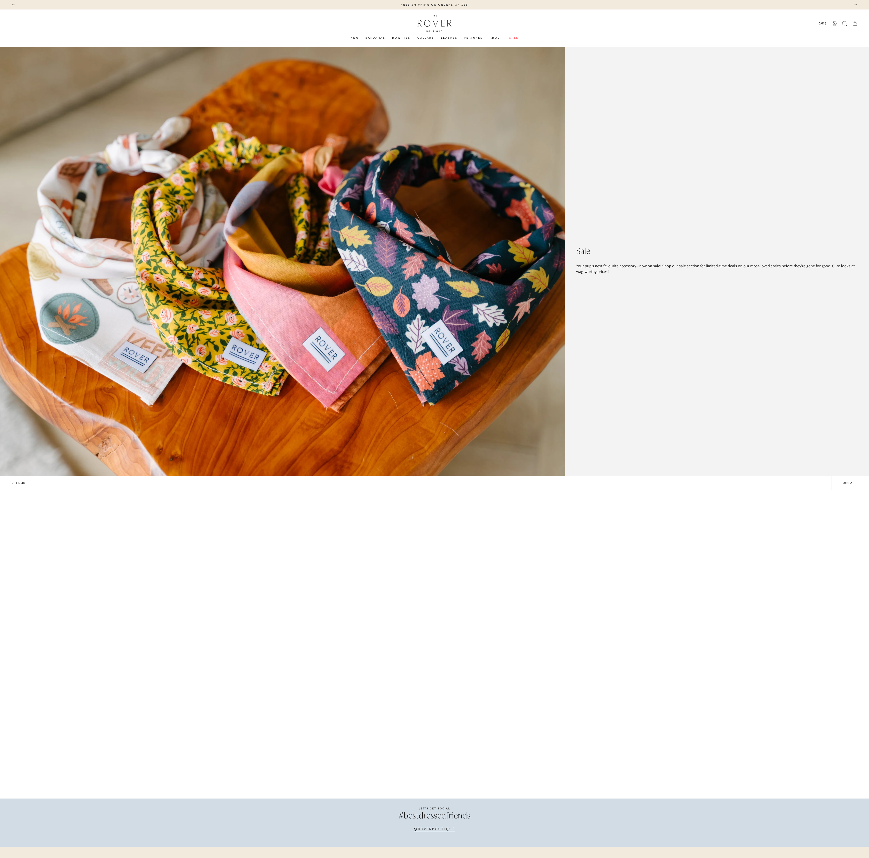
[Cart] (855, 23)
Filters (20, 483)
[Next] (856, 5)
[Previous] (13, 5)
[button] (426, 37)
